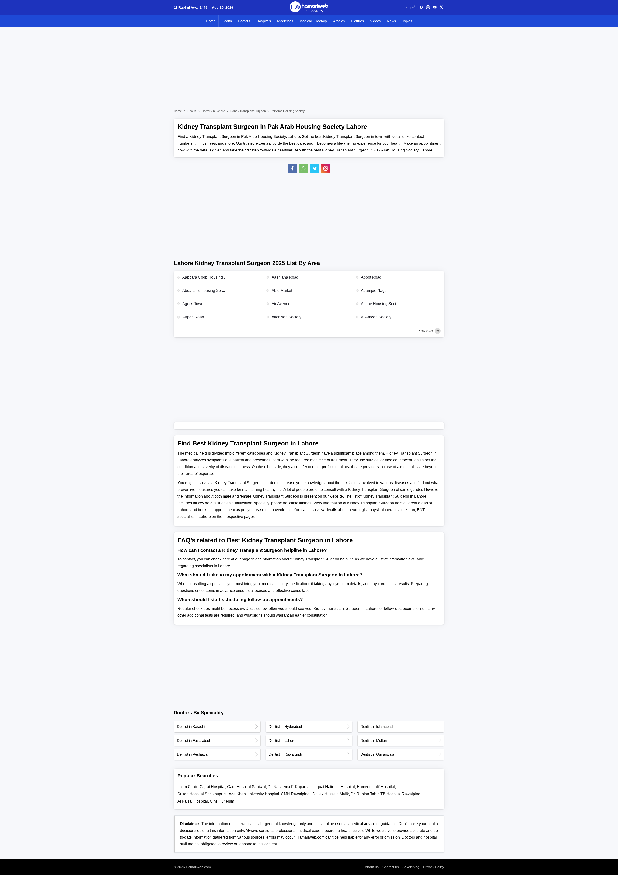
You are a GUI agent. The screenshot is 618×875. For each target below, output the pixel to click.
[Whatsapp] (303, 168)
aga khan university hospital (254, 794)
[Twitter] (314, 168)
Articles (339, 21)
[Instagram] (428, 7)
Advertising (410, 867)
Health (227, 21)
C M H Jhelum (222, 801)
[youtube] (434, 7)
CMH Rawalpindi (295, 794)
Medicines (285, 21)
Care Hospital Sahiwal (246, 787)
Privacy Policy (433, 867)
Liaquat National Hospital (333, 787)
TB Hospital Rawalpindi (400, 794)
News (391, 21)
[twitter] (441, 7)
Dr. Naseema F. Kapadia (288, 787)
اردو (411, 7)
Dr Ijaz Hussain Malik (330, 794)
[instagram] (325, 168)
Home (211, 21)
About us (372, 867)
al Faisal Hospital (192, 801)
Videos (375, 21)
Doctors (244, 21)
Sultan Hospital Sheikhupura (202, 794)
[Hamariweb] (309, 7)
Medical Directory (313, 21)
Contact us (390, 867)
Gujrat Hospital (212, 787)
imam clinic (187, 787)
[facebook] (421, 7)
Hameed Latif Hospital (376, 787)
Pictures (357, 21)
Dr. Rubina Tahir (365, 794)
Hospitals (263, 21)
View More (426, 330)
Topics (407, 21)
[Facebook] (292, 168)
